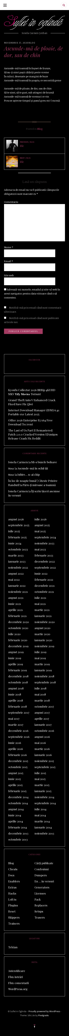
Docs (11, 875)
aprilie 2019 (15, 664)
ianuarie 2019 (43, 670)
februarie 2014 (17, 827)
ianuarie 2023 (16, 561)
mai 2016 (40, 743)
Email (8, 261)
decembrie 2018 (18, 676)
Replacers (40, 905)
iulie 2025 (14, 531)
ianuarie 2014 (43, 827)
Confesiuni (41, 869)
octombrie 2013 (18, 839)
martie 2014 (42, 821)
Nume (8, 247)
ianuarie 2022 (16, 585)
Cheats (12, 869)
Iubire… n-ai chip (28, 474)
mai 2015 (40, 779)
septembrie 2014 (45, 803)
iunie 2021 (14, 604)
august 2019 (16, 652)
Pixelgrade (43, 1015)
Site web (9, 275)
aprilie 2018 (15, 700)
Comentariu (11, 202)
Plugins (13, 905)
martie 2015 (41, 785)
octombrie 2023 (18, 549)
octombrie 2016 (44, 730)
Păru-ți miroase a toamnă (39, 485)
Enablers (14, 881)
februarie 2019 (17, 670)
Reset (11, 911)
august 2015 (15, 773)
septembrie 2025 (18, 525)
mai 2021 (40, 604)
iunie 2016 (14, 743)
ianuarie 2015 (42, 791)
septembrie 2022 (45, 567)
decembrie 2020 (18, 622)
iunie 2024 (14, 543)
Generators (41, 887)
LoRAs (12, 899)
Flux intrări (15, 977)
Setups (38, 911)
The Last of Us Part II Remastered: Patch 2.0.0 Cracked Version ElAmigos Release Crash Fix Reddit (33, 434)
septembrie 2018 (45, 682)
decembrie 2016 (18, 730)
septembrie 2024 (45, 537)
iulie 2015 (40, 773)
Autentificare (16, 971)
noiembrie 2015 (44, 761)
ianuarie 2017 (43, 724)
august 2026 (16, 519)
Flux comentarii (18, 983)
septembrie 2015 (44, 767)
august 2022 (16, 573)
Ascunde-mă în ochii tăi (32, 468)
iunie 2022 (40, 573)
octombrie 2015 (17, 767)
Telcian (13, 947)
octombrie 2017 (44, 706)
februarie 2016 (17, 755)
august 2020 (42, 628)
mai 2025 (40, 531)
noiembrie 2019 (44, 646)
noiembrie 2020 (44, 622)
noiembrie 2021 (18, 591)
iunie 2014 (14, 815)
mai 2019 (40, 658)
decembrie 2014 (18, 797)
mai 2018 (40, 694)
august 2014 (16, 809)
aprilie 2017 (41, 718)
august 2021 (15, 598)
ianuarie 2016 (43, 755)
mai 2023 (40, 549)
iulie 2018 (40, 688)
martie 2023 (15, 555)
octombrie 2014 (18, 803)
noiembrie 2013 (44, 833)
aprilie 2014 (15, 821)
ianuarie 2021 (43, 616)
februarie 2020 (17, 640)
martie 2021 (42, 610)
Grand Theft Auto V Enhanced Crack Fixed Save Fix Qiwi (31, 402)
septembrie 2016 (18, 737)
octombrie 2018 (18, 682)
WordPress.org (17, 989)
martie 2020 (42, 634)
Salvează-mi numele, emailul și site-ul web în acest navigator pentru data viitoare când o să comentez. (32, 293)
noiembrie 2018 (44, 676)
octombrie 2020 (18, 628)
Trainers (14, 923)
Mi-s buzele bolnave (44, 462)
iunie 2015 (14, 779)
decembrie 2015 (18, 761)
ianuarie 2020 (43, 640)
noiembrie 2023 (44, 543)
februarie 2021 (17, 616)
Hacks (12, 893)
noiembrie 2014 (44, 797)
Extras (12, 887)
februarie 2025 (17, 537)
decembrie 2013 (18, 833)
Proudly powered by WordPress (44, 1011)
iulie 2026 (40, 519)
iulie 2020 (14, 634)
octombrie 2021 (44, 591)
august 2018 (16, 688)
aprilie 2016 (15, 749)
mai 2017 (13, 718)
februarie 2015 (17, 791)
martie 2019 (42, 664)
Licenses (40, 893)
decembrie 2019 (18, 646)
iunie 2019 (14, 658)
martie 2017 (15, 724)
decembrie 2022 (44, 561)
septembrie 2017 (18, 712)
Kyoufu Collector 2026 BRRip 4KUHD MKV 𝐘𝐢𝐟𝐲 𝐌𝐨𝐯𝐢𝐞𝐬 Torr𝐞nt (31, 392)
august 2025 (42, 525)
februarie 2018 (17, 706)
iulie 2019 (40, 652)
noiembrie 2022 (18, 567)
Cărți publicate (43, 863)
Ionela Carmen (18, 462)
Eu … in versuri (44, 881)
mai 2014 (40, 815)
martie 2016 (42, 749)
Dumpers (40, 875)
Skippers (14, 917)
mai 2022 (14, 579)
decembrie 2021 (44, 585)
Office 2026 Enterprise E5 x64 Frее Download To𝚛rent (30, 422)
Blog (31, 43)
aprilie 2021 (15, 610)
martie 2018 (42, 700)
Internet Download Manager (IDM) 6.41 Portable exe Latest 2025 (33, 412)
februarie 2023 (43, 555)
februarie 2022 (43, 579)
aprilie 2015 (15, 785)
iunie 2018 (14, 694)
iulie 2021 (40, 598)
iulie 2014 (40, 809)
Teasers (39, 917)
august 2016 (42, 737)
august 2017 (42, 712)
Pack (37, 899)
